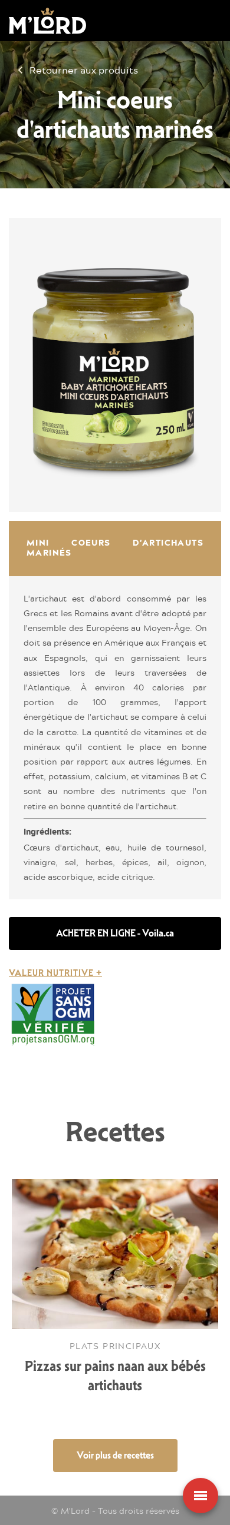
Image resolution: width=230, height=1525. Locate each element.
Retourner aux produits (83, 69)
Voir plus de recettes (115, 1455)
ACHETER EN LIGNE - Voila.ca (115, 933)
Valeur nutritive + (55, 972)
